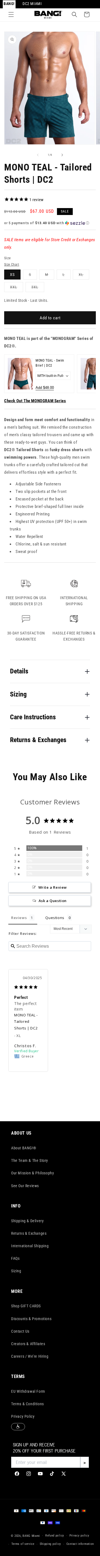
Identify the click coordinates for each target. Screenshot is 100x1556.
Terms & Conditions (27, 1404)
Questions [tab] (54, 917)
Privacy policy (79, 1535)
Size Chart (11, 264)
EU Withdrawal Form (28, 1391)
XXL (16, 288)
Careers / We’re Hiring (29, 1356)
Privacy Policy (22, 1416)
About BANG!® (23, 1148)
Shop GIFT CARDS (26, 1306)
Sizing (16, 1271)
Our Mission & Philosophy (32, 1173)
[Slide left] (38, 155)
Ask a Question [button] (53, 900)
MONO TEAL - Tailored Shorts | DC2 (26, 1021)
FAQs (15, 1258)
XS (12, 274)
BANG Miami (31, 1535)
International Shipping (30, 1246)
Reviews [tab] (19, 917)
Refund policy (54, 1535)
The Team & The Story (29, 1160)
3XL (37, 288)
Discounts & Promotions (31, 1319)
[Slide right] (62, 155)
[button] (11, 14)
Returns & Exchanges (28, 1233)
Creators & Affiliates (28, 1344)
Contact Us (20, 1331)
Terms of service (22, 1544)
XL (84, 276)
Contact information (80, 1544)
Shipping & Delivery (27, 1221)
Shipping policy (50, 1544)
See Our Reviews (25, 1186)
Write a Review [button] (52, 887)
